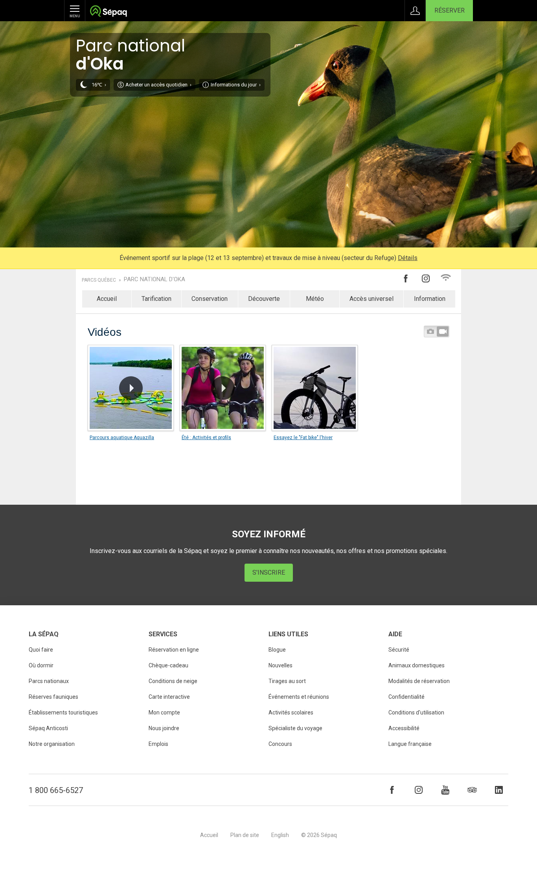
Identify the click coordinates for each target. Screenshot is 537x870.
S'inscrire (268, 572)
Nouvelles (280, 665)
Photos (430, 331)
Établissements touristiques (63, 712)
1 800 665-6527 (56, 790)
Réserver (449, 10)
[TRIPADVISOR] (472, 789)
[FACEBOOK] (392, 789)
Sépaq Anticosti (48, 728)
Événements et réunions (298, 697)
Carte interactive (169, 697)
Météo (315, 298)
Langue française (410, 744)
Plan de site (244, 835)
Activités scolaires (290, 712)
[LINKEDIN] (498, 789)
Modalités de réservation (419, 681)
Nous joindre (164, 728)
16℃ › (99, 85)
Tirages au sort (287, 681)
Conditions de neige (173, 681)
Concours (280, 744)
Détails (407, 258)
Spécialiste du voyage (295, 728)
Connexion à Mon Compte (415, 10)
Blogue (277, 650)
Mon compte (164, 712)
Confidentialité (406, 697)
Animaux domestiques (416, 665)
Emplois (158, 744)
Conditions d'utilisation (416, 712)
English (280, 835)
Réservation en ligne (174, 650)
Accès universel (371, 298)
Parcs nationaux (49, 681)
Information (429, 298)
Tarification (156, 298)
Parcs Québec (99, 280)
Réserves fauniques (53, 697)
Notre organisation (52, 744)
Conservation (209, 298)
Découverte (264, 298)
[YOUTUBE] (445, 789)
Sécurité (398, 650)
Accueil (107, 298)
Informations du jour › (236, 85)
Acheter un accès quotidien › (158, 85)
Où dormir (41, 665)
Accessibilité (403, 728)
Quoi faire (41, 650)
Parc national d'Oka (154, 279)
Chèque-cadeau (168, 665)
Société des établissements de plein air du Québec (108, 12)
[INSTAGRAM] (418, 789)
